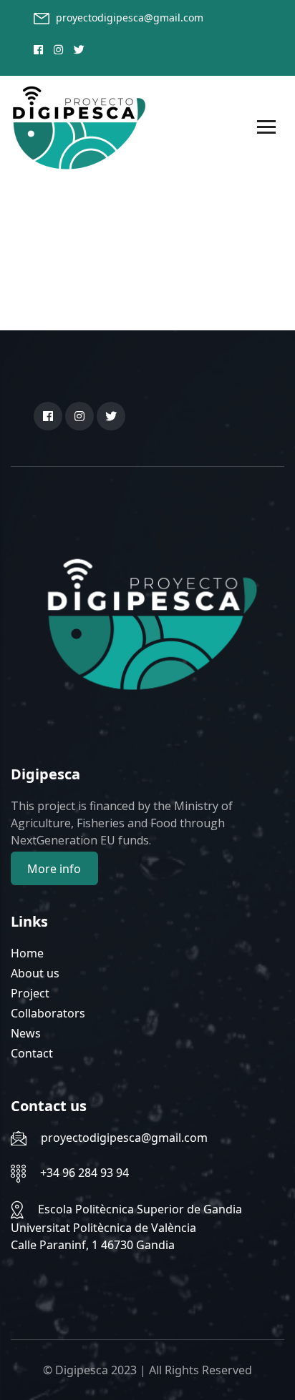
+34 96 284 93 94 (84, 1172)
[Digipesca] (79, 126)
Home (27, 953)
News (26, 1033)
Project (30, 993)
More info (54, 869)
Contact (32, 1053)
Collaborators (48, 1013)
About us (35, 973)
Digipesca (81, 1370)
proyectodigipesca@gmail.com (129, 17)
